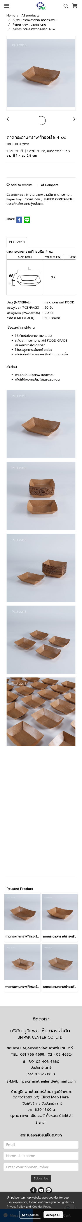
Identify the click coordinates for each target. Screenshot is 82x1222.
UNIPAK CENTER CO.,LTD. (41, 1037)
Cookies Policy (41, 1206)
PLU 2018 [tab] (17, 242)
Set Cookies (30, 1215)
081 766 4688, (32, 1054)
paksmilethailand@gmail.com (49, 1081)
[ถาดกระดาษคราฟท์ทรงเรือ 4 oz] (41, 73)
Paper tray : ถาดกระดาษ (24, 199)
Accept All (53, 1215)
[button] (64, 6)
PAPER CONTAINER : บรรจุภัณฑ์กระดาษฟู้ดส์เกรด (40, 201)
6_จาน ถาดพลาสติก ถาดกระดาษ (48, 194)
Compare (51, 185)
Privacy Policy (16, 1206)
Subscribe (41, 1178)
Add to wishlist (21, 185)
